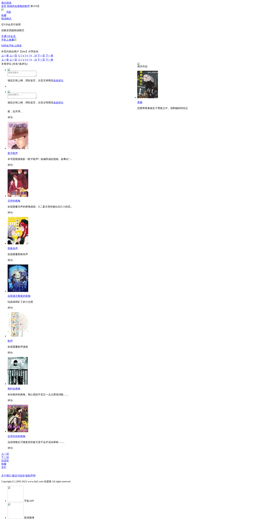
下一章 (49, 55)
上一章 (5, 55)
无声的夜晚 (14, 200)
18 (35, 55)
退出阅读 (6, 2)
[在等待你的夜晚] (18, 431)
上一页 (13, 55)
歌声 (10, 341)
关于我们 (6, 475)
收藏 (3, 15)
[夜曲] (147, 97)
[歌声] (18, 336)
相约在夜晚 (14, 388)
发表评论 (58, 80)
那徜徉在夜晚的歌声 (18, 6)
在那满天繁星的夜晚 (19, 296)
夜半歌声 (13, 153)
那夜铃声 (13, 248)
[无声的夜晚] (18, 196)
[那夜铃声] (18, 243)
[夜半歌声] (18, 148)
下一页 (41, 55)
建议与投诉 (18, 475)
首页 (3, 6)
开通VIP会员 (8, 36)
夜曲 (139, 102)
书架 (8, 12)
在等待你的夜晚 (16, 436)
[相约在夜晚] (18, 383)
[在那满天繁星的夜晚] (18, 291)
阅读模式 (6, 18)
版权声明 (30, 475)
